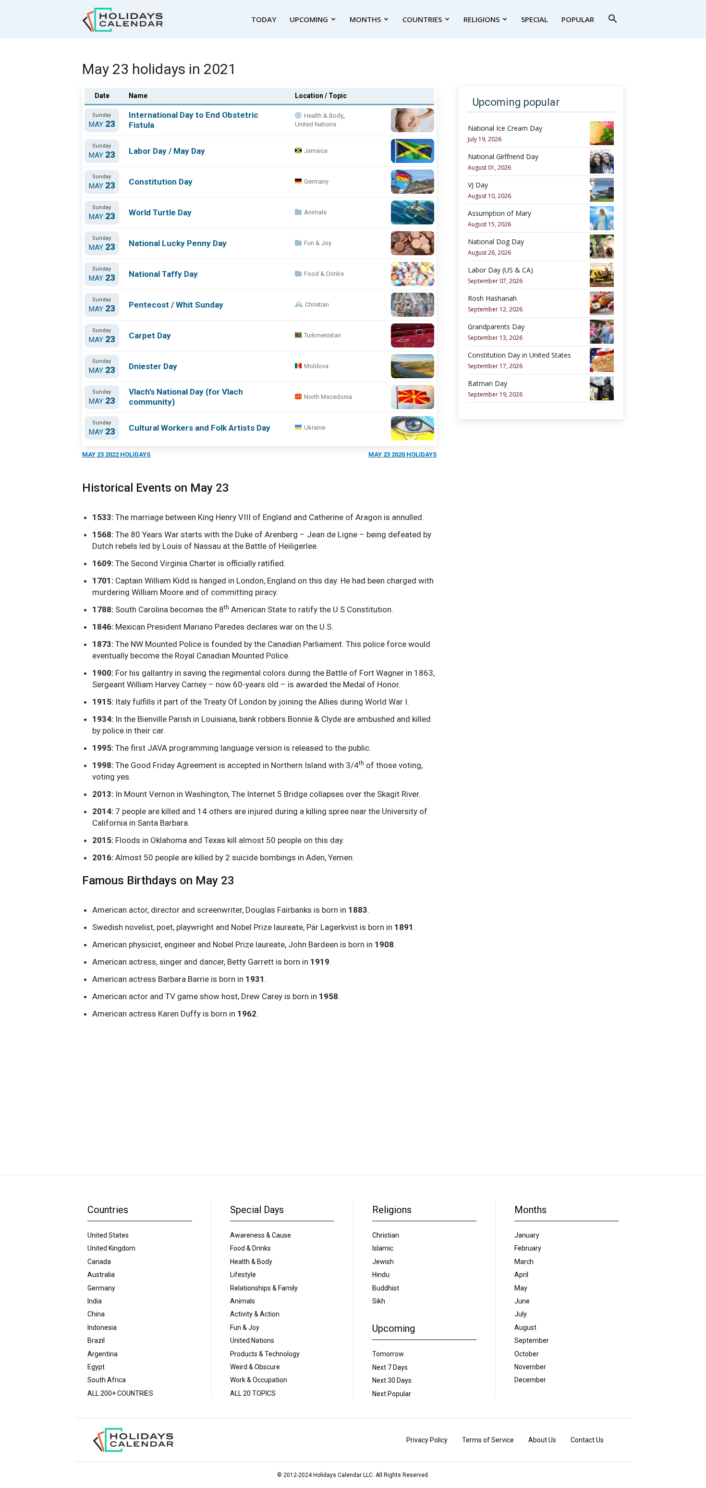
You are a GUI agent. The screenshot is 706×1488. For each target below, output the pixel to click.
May (102, 124)
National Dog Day (496, 241)
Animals (315, 212)
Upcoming (309, 19)
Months (365, 19)
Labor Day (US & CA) (500, 270)
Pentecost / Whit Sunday (176, 305)
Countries (422, 19)
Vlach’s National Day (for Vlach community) (186, 397)
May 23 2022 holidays (116, 454)
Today (263, 19)
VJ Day (478, 185)
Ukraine (314, 427)
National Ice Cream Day (505, 128)
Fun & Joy (317, 243)
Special (534, 19)
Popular (577, 19)
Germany (316, 181)
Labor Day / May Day (167, 151)
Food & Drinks (324, 273)
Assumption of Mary (499, 213)
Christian (317, 304)
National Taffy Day (163, 274)
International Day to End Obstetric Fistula (193, 120)
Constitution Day (161, 181)
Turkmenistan (322, 335)
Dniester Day (153, 366)
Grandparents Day (496, 326)
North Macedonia (328, 396)
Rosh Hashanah (492, 298)
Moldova (316, 366)
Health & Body (323, 115)
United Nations (315, 124)
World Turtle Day (160, 212)
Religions (481, 19)
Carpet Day (150, 335)
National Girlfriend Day (503, 156)
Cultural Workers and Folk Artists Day (199, 428)
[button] (612, 20)
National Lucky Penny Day (178, 243)
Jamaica (316, 150)
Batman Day (487, 383)
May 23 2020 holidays (402, 454)
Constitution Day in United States (519, 355)
